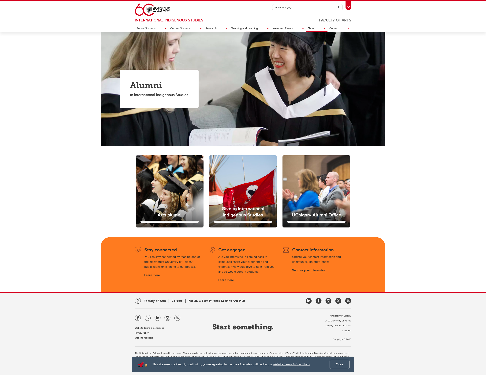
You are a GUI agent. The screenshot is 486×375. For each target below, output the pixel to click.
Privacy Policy (142, 332)
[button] (170, 191)
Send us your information (309, 270)
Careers (177, 300)
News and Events (282, 28)
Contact (333, 28)
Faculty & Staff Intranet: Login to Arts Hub (217, 300)
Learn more (152, 275)
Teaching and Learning (244, 28)
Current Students (180, 28)
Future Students (146, 28)
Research (211, 28)
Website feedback (144, 337)
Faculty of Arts (335, 20)
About (311, 28)
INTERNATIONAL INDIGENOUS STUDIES (169, 20)
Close (339, 364)
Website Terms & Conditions (291, 364)
